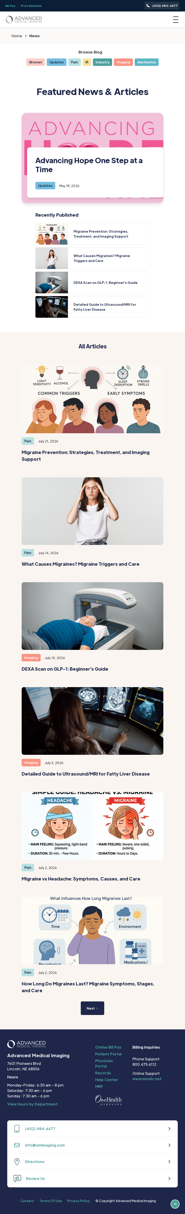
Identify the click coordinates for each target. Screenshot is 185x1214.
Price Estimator (31, 5)
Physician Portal (104, 1063)
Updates (56, 62)
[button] (174, 19)
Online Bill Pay (108, 1047)
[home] (24, 19)
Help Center (106, 1079)
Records (103, 1072)
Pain (74, 62)
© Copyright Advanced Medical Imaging (125, 1201)
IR (86, 62)
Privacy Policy (78, 1201)
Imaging (123, 62)
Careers (27, 1201)
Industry (102, 62)
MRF (99, 1086)
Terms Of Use (50, 1201)
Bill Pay (10, 5)
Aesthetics (146, 62)
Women (35, 62)
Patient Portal (108, 1054)
